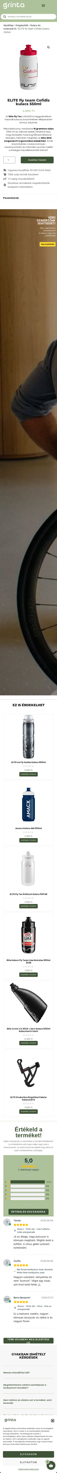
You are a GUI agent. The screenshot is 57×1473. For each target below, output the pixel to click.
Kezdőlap (9, 25)
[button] (52, 1420)
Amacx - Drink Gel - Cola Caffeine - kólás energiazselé (34, 1230)
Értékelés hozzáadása (28, 1211)
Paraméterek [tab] (11, 197)
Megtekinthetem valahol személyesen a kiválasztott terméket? (24, 1386)
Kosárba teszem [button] (28, 774)
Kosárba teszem (37, 160)
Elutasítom (28, 1462)
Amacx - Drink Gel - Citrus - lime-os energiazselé (34, 1307)
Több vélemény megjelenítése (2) (28, 1341)
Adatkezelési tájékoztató (28, 1469)
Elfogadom (28, 1454)
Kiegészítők (22, 25)
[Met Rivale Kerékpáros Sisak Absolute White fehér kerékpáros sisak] (15, 1271)
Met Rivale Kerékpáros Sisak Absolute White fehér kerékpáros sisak (35, 1271)
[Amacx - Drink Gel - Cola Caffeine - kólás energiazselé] (15, 1230)
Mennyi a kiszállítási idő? (16, 1372)
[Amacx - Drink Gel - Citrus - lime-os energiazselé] (15, 1307)
